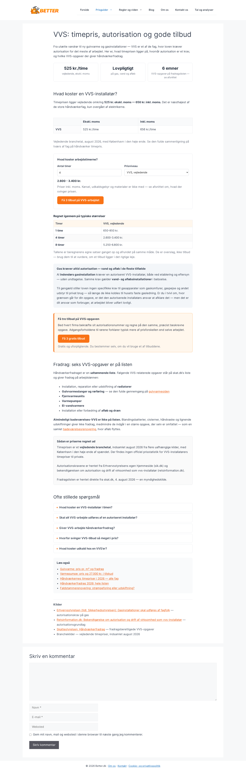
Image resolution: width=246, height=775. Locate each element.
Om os (165, 9)
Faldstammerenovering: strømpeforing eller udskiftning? (97, 588)
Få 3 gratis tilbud (73, 338)
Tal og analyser (204, 9)
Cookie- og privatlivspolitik (144, 765)
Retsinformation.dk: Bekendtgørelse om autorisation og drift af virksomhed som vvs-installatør (119, 619)
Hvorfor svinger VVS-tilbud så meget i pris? (88, 538)
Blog (151, 9)
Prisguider (102, 9)
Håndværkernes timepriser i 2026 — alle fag (89, 578)
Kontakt (122, 765)
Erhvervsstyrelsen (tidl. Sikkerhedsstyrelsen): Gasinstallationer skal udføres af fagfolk (113, 610)
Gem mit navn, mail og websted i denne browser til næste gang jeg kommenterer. (88, 734)
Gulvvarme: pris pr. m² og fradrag (82, 569)
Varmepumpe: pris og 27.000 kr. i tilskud (86, 573)
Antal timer (64, 166)
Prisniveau (131, 166)
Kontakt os (181, 9)
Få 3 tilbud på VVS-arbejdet (80, 200)
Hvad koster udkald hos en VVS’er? (83, 548)
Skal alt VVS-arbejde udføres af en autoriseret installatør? (98, 517)
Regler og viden (128, 9)
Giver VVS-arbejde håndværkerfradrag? (87, 528)
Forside (84, 9)
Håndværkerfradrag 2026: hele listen (84, 583)
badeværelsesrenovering (79, 429)
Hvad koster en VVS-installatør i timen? (85, 507)
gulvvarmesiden (159, 391)
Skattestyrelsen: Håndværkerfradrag (81, 629)
